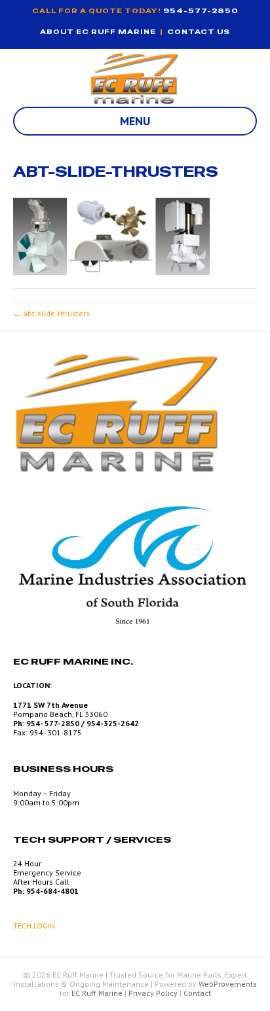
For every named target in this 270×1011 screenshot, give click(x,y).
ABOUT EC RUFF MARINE (98, 32)
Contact (197, 993)
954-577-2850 (201, 11)
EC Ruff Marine (97, 993)
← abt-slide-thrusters (51, 313)
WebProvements (228, 984)
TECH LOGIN (34, 925)
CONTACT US (198, 32)
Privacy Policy (153, 993)
